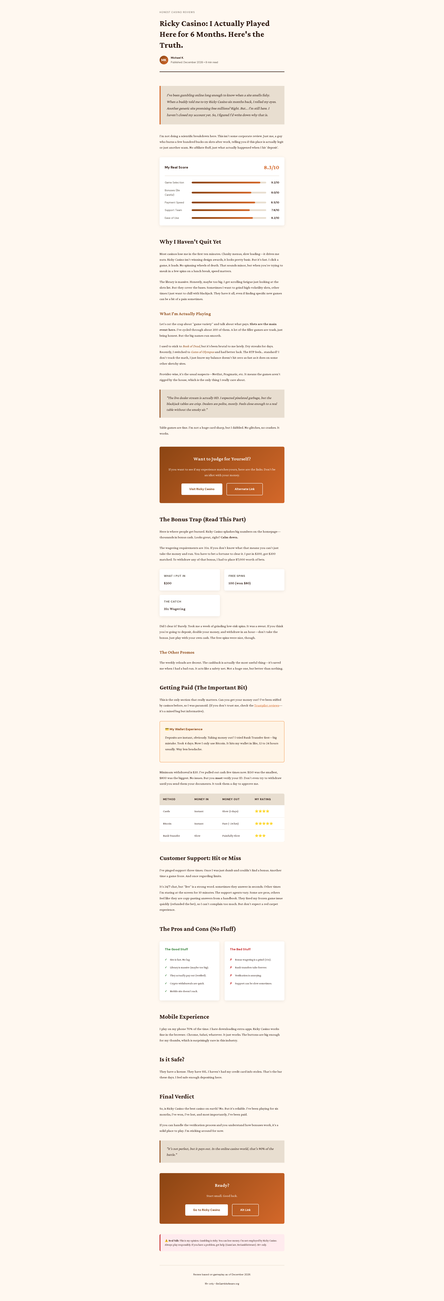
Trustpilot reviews (266, 705)
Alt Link (245, 1210)
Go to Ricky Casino (206, 1210)
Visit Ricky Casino (202, 489)
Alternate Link (245, 489)
